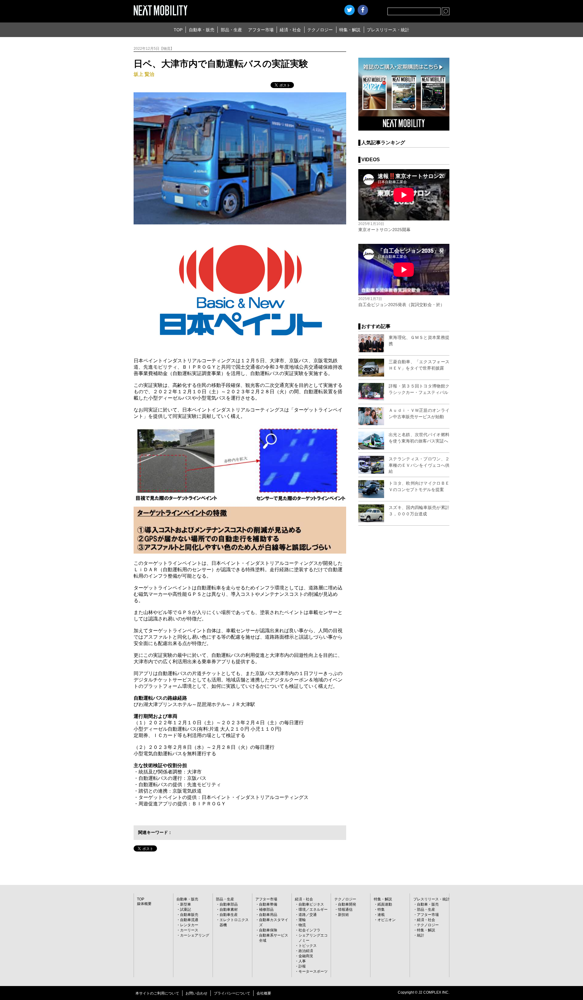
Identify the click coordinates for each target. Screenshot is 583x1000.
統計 (420, 935)
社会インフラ (309, 930)
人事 (302, 961)
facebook (363, 10)
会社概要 (264, 993)
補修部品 (266, 909)
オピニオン (386, 920)
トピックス (307, 946)
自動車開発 (347, 904)
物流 (302, 925)
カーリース (189, 930)
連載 (381, 915)
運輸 (302, 920)
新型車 (185, 904)
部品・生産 (231, 29)
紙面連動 (384, 904)
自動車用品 (268, 915)
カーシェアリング (194, 935)
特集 (381, 909)
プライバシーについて (232, 993)
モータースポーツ (313, 971)
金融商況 (305, 956)
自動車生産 (229, 915)
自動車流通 (189, 920)
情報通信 (345, 909)
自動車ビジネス (311, 904)
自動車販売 (189, 915)
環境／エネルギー (313, 909)
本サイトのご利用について (157, 993)
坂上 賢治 (144, 74)
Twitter (349, 10)
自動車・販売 (201, 29)
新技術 (343, 915)
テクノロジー (320, 29)
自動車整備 (268, 904)
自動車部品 (229, 904)
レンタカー (189, 925)
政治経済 (305, 951)
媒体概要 (144, 904)
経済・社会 (290, 29)
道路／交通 (307, 915)
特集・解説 (349, 29)
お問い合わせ (196, 993)
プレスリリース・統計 (388, 29)
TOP (178, 29)
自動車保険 (268, 930)
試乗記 (185, 909)
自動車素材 (229, 909)
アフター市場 (261, 29)
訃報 (302, 966)
